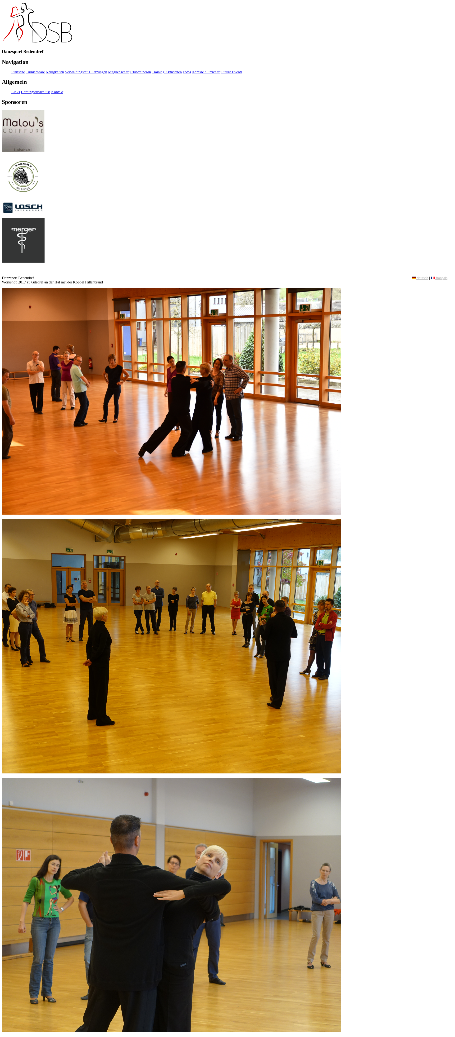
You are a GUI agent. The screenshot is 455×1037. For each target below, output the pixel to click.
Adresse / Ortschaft (206, 72)
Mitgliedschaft (118, 72)
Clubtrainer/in (140, 72)
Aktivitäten (173, 72)
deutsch (422, 278)
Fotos (187, 72)
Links (15, 92)
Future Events (231, 72)
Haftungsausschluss (35, 92)
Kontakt (57, 92)
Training (158, 72)
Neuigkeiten (55, 72)
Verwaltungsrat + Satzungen (86, 72)
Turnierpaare (35, 72)
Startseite (18, 72)
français (441, 278)
